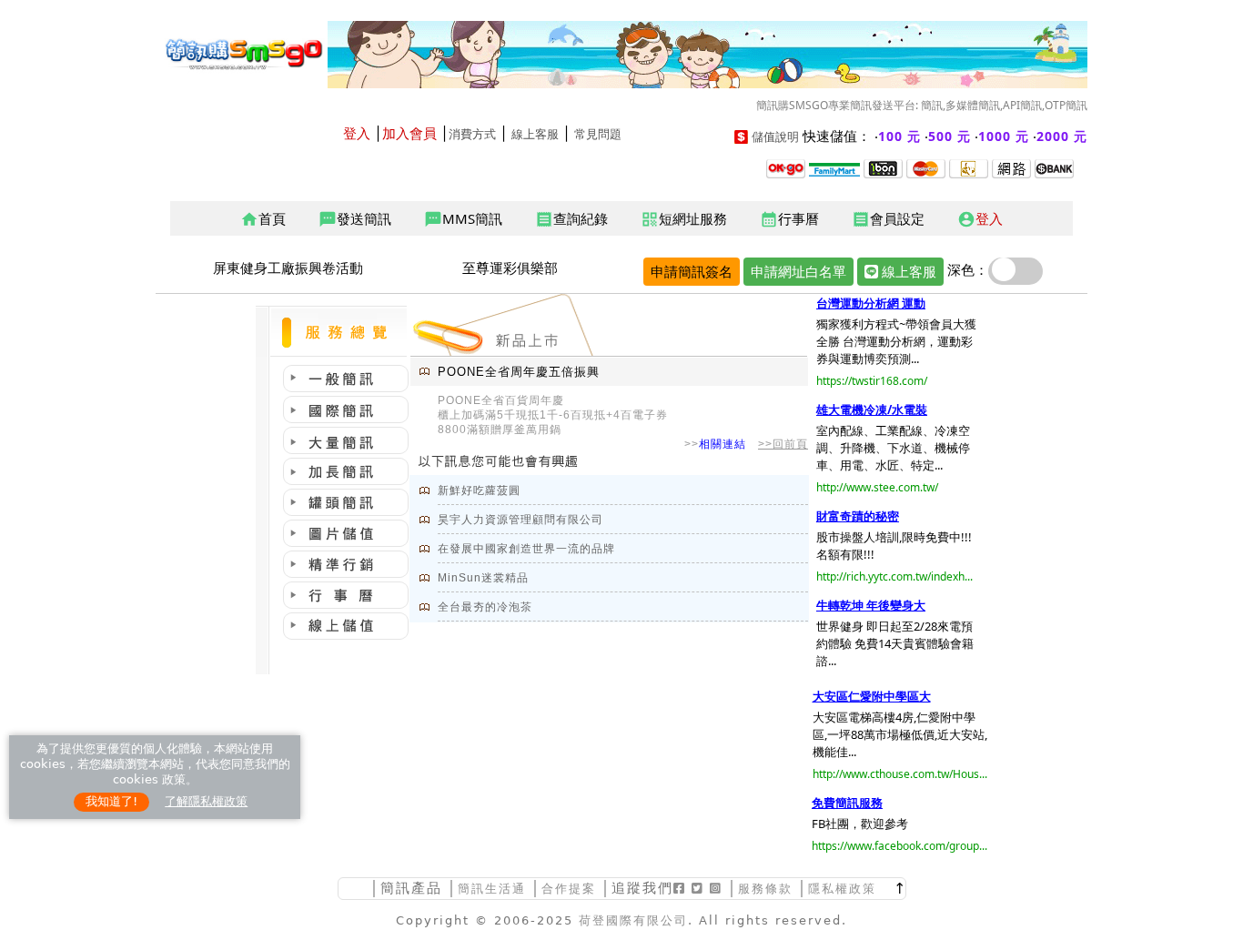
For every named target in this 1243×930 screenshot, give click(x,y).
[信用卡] (925, 167)
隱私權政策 (842, 888)
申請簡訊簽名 (692, 271)
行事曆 (789, 219)
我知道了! (111, 801)
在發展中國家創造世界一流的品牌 (526, 548)
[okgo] (785, 167)
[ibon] (883, 167)
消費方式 (472, 134)
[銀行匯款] (1054, 167)
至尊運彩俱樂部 (510, 267)
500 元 (949, 136)
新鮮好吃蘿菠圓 (479, 490)
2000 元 (1061, 136)
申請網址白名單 (798, 271)
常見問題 (598, 134)
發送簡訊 (354, 219)
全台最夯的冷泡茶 (485, 607)
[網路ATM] (1011, 167)
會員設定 (888, 219)
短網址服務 (684, 219)
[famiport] (834, 167)
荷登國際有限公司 (633, 920)
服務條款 (765, 888)
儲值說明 (775, 137)
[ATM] (968, 167)
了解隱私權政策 (206, 801)
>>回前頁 (783, 444)
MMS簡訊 (463, 219)
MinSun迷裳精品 (483, 577)
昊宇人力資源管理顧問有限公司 (520, 519)
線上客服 (535, 134)
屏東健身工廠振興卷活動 (288, 267)
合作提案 (568, 888)
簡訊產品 (411, 887)
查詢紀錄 (571, 219)
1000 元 (1003, 136)
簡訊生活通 (492, 888)
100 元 (899, 136)
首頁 (263, 219)
